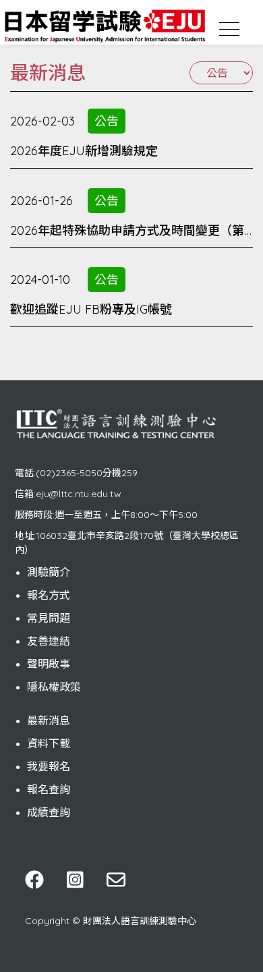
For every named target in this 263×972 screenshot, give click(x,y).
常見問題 (48, 618)
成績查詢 (48, 812)
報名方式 (48, 595)
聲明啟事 (48, 663)
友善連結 (48, 641)
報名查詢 (48, 789)
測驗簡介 (48, 572)
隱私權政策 (54, 686)
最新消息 (48, 720)
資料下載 (48, 743)
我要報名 (48, 766)
